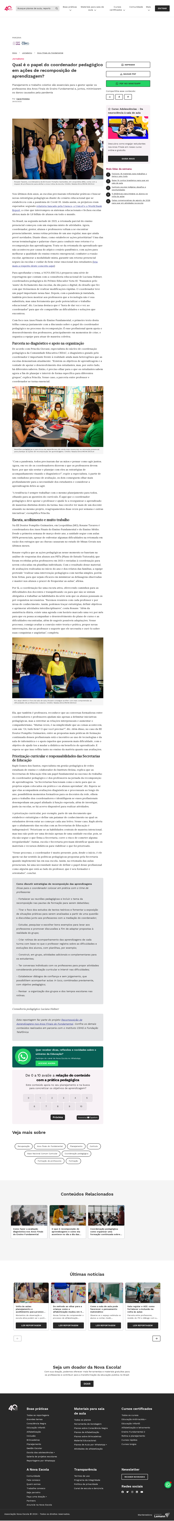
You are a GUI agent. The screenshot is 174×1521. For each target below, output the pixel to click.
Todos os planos (82, 1420)
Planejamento (76, 1146)
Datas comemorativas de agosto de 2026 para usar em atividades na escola (129, 201)
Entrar (162, 8)
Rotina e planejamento (133, 1436)
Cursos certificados (116, 8)
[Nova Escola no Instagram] (132, 1492)
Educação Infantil (36, 1427)
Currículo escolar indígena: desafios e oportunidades (127, 188)
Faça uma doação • (37, 1496)
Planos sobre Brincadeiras (87, 1436)
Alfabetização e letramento (136, 1427)
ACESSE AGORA (46, 1063)
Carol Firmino (23, 99)
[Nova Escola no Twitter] (127, 1492)
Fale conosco (33, 1480)
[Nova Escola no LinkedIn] (137, 1492)
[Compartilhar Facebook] (119, 97)
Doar (87, 1383)
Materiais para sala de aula (92, 8)
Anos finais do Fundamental (50, 1146)
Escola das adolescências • (41, 1452)
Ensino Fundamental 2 (133, 1431)
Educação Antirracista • (134, 1419)
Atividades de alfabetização (88, 1448)
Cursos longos (129, 1444)
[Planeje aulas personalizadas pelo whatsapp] (168, 1484)
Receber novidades (135, 1477)
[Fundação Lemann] (162, 1515)
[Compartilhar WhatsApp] (110, 97)
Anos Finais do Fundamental (50, 53)
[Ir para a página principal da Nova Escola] (8, 8)
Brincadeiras (33, 1440)
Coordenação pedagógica (76, 1153)
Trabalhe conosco (36, 1488)
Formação (73, 1161)
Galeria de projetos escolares (42, 1456)
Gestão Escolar (34, 1448)
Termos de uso (82, 1476)
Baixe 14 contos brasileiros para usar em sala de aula (128, 181)
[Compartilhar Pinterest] (128, 97)
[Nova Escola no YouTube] (142, 1492)
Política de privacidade (86, 1484)
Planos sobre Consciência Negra (91, 1428)
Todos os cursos (130, 1415)
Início (14, 53)
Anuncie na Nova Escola (39, 1504)
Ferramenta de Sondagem (88, 1424)
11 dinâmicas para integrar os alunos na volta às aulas (128, 195)
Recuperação (24, 1146)
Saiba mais (128, 158)
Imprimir (130, 64)
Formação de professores (49, 1161)
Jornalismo (27, 53)
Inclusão (31, 1436)
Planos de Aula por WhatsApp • (90, 1444)
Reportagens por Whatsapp (41, 1460)
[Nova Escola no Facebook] (123, 1492)
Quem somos (34, 1484)
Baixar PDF (129, 74)
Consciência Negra (36, 1423)
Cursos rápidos (129, 1440)
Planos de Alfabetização (86, 1432)
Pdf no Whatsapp (130, 83)
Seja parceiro (33, 1492)
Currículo (94, 1146)
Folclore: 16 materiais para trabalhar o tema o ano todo (127, 175)
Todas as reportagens (38, 1415)
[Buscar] (56, 8)
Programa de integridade (87, 1480)
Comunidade (136, 7)
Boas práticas (70, 7)
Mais (148, 7)
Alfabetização (34, 1431)
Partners (31, 1500)
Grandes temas (35, 1419)
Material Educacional (85, 1440)
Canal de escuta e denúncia (88, 1488)
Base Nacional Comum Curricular (42, 1153)
